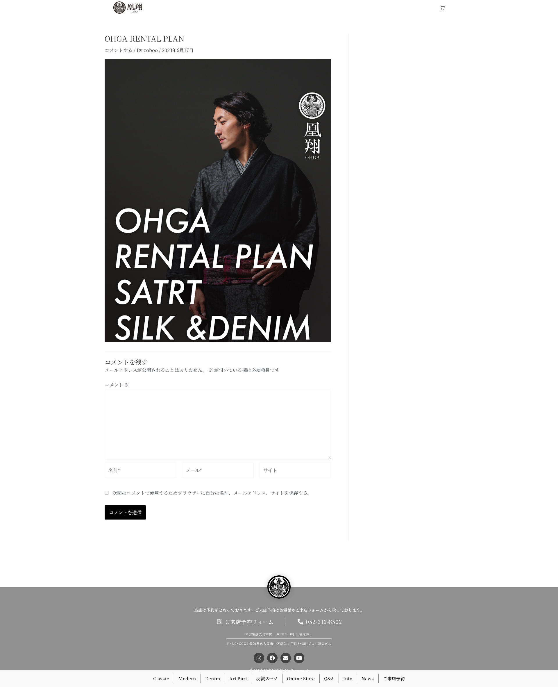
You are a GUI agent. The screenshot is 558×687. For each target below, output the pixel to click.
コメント (117, 384)
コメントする (119, 50)
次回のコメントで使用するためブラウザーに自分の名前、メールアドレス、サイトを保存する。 (212, 493)
